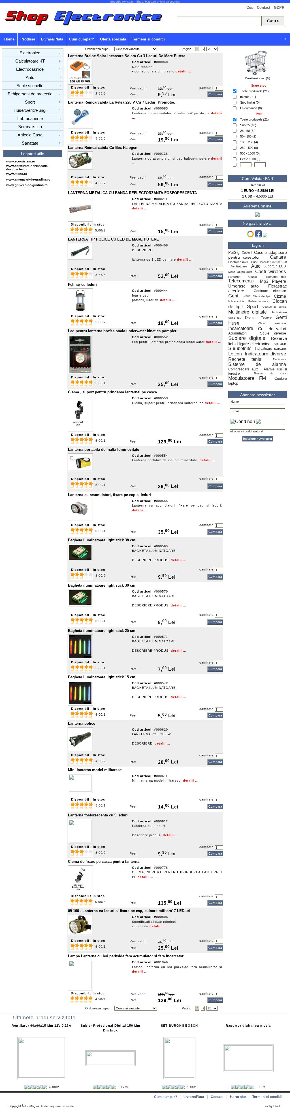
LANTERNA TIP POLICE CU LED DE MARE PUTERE (113, 239)
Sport (30, 102)
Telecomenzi (241, 280)
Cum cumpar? (81, 39)
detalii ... (183, 71)
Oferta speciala (113, 39)
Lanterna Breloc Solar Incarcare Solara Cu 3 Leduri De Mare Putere (126, 56)
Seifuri (246, 296)
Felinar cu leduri (82, 284)
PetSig (233, 252)
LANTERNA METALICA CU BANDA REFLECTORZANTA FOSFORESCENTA (132, 193)
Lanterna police (81, 723)
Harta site (238, 1097)
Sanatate (30, 143)
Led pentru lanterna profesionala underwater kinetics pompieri (123, 331)
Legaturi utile (32, 153)
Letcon (235, 353)
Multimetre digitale (247, 312)
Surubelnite (239, 348)
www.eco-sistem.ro (20, 161)
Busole (252, 276)
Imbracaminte (30, 118)
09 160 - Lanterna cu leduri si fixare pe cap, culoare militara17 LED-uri (129, 911)
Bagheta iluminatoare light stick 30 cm (101, 585)
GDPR (279, 7)
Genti (234, 296)
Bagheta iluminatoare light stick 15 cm (101, 677)
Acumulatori (239, 333)
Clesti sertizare (272, 323)
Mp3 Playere (273, 281)
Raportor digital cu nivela (248, 1025)
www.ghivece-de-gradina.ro (27, 185)
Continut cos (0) (257, 78)
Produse (27, 39)
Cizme (280, 296)
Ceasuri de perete (274, 306)
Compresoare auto (243, 369)
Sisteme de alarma (257, 364)
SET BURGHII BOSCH (179, 1025)
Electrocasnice (30, 69)
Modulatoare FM (247, 378)
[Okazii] (250, 236)
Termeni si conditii (148, 39)
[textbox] (219, 21)
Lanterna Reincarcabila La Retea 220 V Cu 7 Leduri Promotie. (121, 102)
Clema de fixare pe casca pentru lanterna (103, 861)
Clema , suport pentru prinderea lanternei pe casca (112, 392)
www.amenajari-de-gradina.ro (28, 179)
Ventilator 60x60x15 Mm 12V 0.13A (41, 1025)
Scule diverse (273, 333)
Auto (30, 77)
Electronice (30, 52)
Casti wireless (270, 271)
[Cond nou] (243, 421)
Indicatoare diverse (265, 354)
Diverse (251, 318)
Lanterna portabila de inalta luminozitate (103, 449)
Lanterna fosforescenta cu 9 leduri (98, 815)
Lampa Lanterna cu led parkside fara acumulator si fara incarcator (126, 956)
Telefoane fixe (275, 276)
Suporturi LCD (274, 266)
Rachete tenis (244, 359)
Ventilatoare (239, 266)
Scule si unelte (29, 85)
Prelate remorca (258, 301)
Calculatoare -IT (30, 61)
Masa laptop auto (240, 271)
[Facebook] (258, 236)
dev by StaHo (273, 1106)
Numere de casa (270, 373)
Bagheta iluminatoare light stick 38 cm (101, 540)
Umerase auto (243, 286)
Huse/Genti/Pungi (30, 110)
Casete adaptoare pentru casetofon (257, 254)
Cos (249, 7)
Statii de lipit (261, 296)
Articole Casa (30, 134)
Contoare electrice (270, 291)
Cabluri (246, 252)
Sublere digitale (246, 338)
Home (9, 39)
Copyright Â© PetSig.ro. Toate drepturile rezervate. (41, 1106)
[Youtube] (265, 236)
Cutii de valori (272, 328)
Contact (263, 7)
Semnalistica (30, 126)
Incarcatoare (240, 328)
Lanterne (234, 276)
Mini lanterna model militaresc (94, 770)
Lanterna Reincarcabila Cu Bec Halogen (102, 147)
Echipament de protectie (30, 93)
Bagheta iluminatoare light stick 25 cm (101, 631)
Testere (266, 317)
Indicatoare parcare (270, 349)
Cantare (278, 257)
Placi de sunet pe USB (273, 262)
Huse (254, 261)
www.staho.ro (16, 173)
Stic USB (280, 344)
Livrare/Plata (52, 39)
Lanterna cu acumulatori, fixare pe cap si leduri (109, 495)
